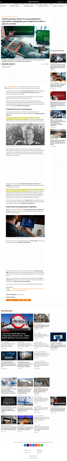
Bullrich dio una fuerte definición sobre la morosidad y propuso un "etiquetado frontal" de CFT (41, 400)
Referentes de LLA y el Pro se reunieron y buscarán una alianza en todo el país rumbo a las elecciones (42, 345)
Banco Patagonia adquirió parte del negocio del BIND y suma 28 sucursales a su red (41, 326)
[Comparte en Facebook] (3, 64)
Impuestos (36, 4)
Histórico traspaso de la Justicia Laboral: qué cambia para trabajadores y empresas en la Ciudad (8, 410)
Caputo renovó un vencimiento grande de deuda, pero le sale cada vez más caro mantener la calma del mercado (41, 364)
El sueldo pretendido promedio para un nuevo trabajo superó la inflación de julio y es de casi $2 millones (57, 67)
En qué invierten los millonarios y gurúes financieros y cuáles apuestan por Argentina (58, 85)
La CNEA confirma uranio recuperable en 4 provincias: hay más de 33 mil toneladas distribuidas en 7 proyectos (25, 364)
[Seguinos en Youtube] (36, 445)
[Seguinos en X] (28, 445)
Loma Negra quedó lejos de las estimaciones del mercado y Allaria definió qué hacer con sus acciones (15, 335)
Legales (41, 4)
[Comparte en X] (5, 64)
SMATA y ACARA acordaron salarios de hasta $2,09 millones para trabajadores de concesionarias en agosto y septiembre (58, 122)
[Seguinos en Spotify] (42, 445)
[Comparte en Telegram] (12, 64)
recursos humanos (14, 300)
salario (21, 300)
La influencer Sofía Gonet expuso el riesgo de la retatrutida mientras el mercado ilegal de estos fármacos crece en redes (41, 428)
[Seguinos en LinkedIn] (33, 445)
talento (29, 300)
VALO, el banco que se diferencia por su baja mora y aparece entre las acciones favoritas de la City (9, 428)
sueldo (25, 300)
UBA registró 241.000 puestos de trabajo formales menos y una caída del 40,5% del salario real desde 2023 (58, 104)
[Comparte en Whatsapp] (7, 64)
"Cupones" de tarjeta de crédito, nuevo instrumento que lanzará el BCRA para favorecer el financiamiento (58, 346)
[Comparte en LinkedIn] (10, 64)
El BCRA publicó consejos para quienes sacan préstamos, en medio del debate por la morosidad (41, 391)
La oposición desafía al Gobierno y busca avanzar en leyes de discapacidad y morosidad (8, 345)
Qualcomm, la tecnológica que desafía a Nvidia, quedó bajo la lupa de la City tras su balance (25, 345)
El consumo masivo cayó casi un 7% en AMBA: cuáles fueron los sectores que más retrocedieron (41, 419)
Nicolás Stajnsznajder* (7, 66)
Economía (23, 4)
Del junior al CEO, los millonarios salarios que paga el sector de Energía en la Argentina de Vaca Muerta (58, 142)
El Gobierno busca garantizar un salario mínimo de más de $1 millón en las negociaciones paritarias (41, 355)
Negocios (45, 4)
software (8, 300)
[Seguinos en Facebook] (25, 445)
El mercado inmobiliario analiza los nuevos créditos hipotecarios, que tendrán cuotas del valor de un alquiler (8, 391)
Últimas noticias (17, 4)
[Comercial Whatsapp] (41, 453)
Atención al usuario (27, 450)
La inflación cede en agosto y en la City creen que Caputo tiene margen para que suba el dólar (58, 409)
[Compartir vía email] (14, 64)
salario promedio (19, 209)
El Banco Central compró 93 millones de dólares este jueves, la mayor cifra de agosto (41, 336)
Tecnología (50, 4)
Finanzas (31, 4)
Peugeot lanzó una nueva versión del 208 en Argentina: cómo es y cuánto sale (41, 409)
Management (9, 16)
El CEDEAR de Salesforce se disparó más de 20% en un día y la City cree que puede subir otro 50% (9, 364)
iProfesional (4, 16)
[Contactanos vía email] (26, 452)
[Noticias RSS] (39, 445)
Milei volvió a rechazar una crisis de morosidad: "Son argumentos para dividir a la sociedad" (25, 428)
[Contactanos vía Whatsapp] (28, 452)
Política (27, 4)
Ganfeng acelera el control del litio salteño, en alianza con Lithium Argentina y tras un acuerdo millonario (24, 391)
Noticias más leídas (6, 310)
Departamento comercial (39, 451)
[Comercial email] (38, 453)
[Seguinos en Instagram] (30, 445)
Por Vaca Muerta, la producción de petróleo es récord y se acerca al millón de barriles (25, 409)
